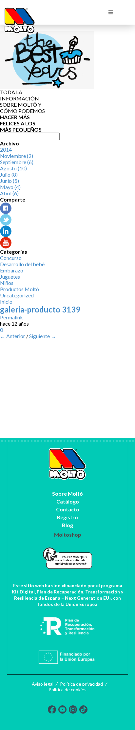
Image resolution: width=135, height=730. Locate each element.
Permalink (11, 317)
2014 (6, 149)
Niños (6, 283)
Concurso (11, 258)
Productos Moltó (19, 289)
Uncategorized (17, 295)
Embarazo (11, 270)
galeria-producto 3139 (40, 309)
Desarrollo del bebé (22, 264)
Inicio (6, 301)
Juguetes (10, 276)
